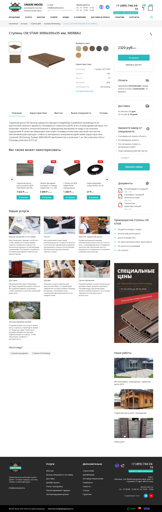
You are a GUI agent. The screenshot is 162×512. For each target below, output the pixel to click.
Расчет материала (54, 486)
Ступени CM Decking (41, 353)
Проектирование (86, 280)
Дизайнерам (88, 474)
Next (107, 179)
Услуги (28, 17)
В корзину (23, 197)
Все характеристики (84, 91)
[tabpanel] (47, 60)
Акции (66, 17)
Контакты (134, 17)
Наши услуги (19, 211)
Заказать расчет (134, 64)
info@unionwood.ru (56, 8)
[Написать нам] (101, 7)
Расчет (47, 236)
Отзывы (103, 113)
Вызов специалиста (81, 113)
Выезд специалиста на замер (22, 236)
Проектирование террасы (58, 490)
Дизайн (47, 280)
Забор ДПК (119, 441)
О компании (80, 17)
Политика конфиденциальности (60, 509)
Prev (12, 179)
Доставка (13, 280)
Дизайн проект (53, 482)
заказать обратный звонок (125, 13)
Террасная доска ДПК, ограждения (130, 413)
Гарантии (119, 17)
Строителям (88, 471)
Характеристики (38, 113)
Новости (87, 486)
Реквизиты (88, 482)
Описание (17, 113)
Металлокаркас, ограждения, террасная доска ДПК (132, 382)
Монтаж (41, 17)
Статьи (86, 490)
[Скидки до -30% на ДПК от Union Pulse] (136, 342)
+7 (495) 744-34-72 (127, 7)
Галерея (53, 17)
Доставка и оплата (100, 17)
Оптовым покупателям (93, 478)
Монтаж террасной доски (90, 236)
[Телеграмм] (108, 7)
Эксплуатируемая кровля (20, 321)
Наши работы (122, 353)
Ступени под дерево (19, 353)
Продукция (14, 17)
